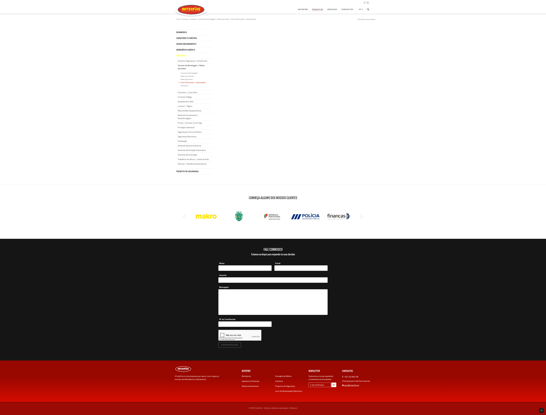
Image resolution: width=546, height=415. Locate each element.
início (178, 19)
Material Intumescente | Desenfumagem (188, 117)
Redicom (293, 408)
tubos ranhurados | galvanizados (243, 19)
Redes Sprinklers (187, 79)
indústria (193, 19)
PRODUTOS (317, 9)
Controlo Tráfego (185, 97)
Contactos (347, 9)
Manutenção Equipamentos (189, 110)
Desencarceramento (250, 386)
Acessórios (184, 85)
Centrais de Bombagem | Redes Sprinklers (191, 67)
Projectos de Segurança (285, 386)
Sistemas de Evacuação (187, 154)
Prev (184, 216)
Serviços (332, 9)
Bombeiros (246, 376)
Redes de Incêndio (187, 76)
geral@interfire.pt (351, 385)
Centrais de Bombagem (189, 73)
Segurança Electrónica (187, 136)
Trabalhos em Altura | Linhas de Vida (193, 159)
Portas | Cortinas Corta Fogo (190, 123)
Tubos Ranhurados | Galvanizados (193, 82)
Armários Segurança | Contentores (192, 61)
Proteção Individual (186, 127)
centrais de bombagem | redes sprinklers (213, 19)
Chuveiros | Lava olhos (187, 92)
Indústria (279, 381)
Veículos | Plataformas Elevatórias (192, 164)
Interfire (303, 9)
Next (361, 216)
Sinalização (182, 141)
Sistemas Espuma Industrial (189, 145)
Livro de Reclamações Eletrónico (288, 391)
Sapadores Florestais (250, 381)
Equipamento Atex (186, 101)
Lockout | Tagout (185, 106)
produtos (185, 19)
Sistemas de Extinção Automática (192, 150)
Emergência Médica (283, 376)
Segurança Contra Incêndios (189, 132)
